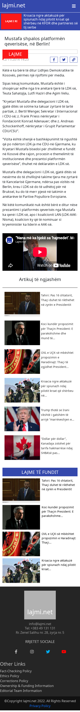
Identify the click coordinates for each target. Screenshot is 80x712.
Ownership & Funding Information (27, 686)
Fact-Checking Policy (16, 671)
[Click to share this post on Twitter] (63, 60)
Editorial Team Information (21, 690)
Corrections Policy (14, 681)
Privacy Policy (40, 706)
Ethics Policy (9, 676)
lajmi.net (13, 5)
